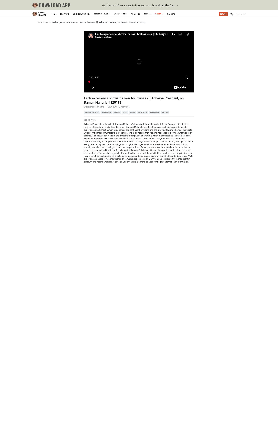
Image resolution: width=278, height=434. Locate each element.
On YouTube (43, 22)
